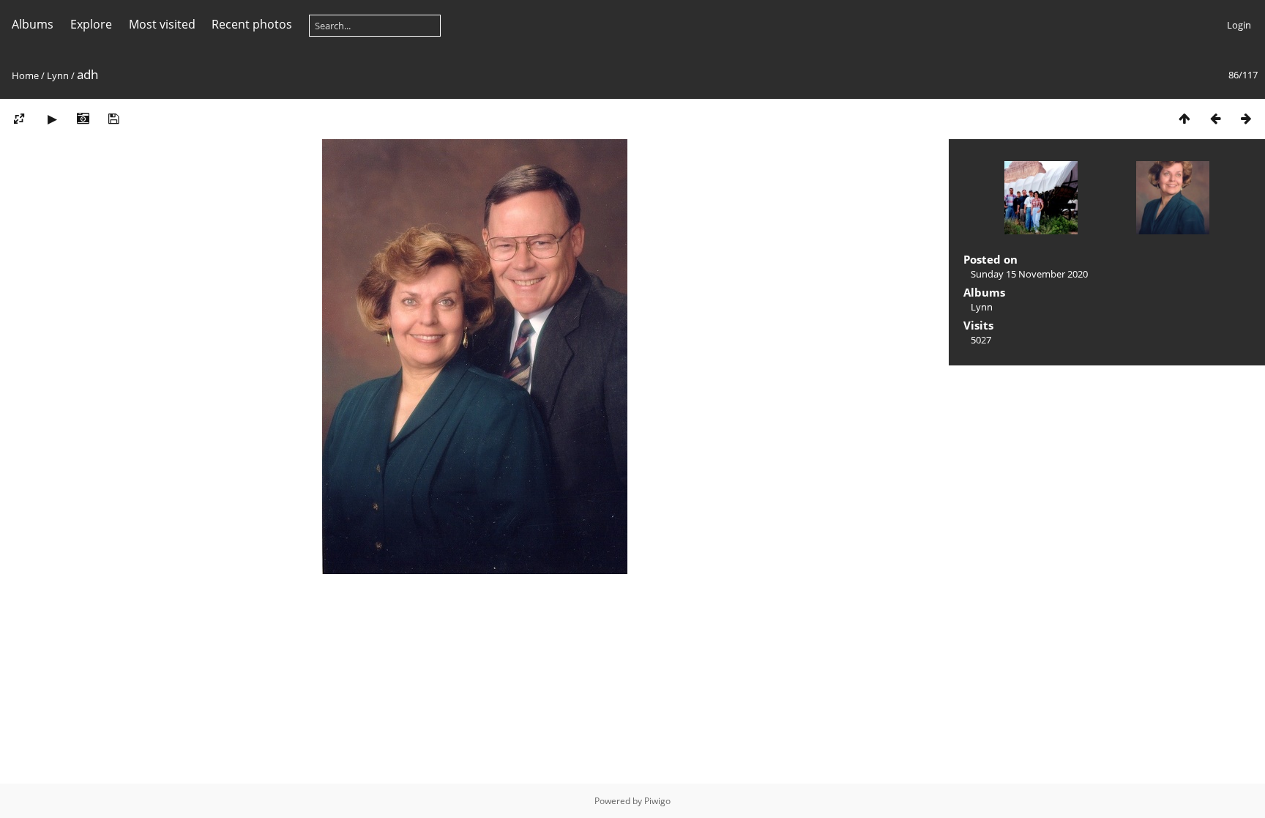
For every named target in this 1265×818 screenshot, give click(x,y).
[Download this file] (113, 118)
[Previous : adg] (1215, 118)
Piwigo (657, 801)
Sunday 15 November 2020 (1029, 273)
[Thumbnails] (1184, 118)
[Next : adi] (1246, 118)
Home (25, 75)
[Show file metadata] (82, 118)
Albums (32, 24)
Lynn (58, 75)
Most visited (162, 24)
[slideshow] (52, 118)
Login (1239, 24)
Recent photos (252, 24)
